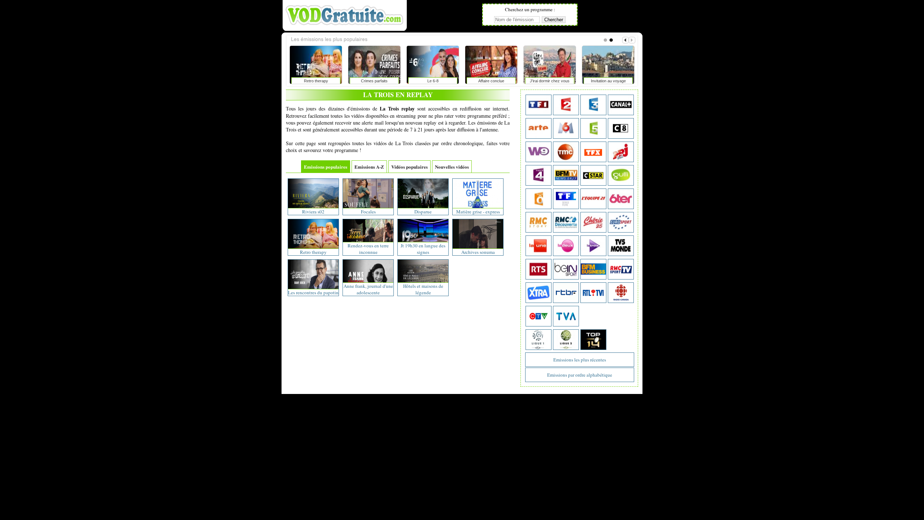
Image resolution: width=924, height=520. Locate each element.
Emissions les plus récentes (579, 359)
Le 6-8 (433, 81)
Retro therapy (316, 81)
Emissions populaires (325, 166)
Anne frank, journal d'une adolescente (368, 289)
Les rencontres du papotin (313, 292)
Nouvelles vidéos (452, 166)
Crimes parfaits (374, 81)
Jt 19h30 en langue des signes (423, 248)
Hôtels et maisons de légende (423, 289)
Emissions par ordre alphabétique (579, 375)
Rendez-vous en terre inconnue (368, 248)
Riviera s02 (313, 211)
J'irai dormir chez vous (550, 81)
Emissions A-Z (369, 166)
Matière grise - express (478, 211)
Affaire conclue (491, 81)
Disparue (423, 211)
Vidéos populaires (409, 166)
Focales (368, 211)
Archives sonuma (478, 252)
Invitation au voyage (608, 81)
